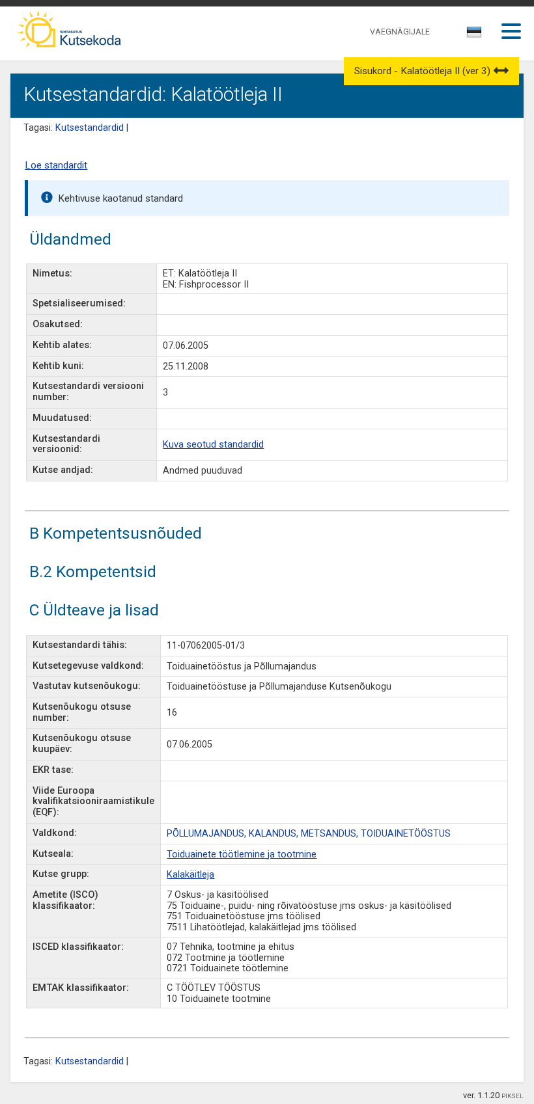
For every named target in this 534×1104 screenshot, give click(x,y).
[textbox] (472, 34)
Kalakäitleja (190, 874)
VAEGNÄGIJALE (400, 31)
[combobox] (475, 36)
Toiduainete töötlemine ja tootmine (241, 854)
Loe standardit (56, 165)
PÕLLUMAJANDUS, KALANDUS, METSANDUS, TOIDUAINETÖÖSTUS (309, 833)
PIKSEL (512, 1095)
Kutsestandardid (89, 127)
